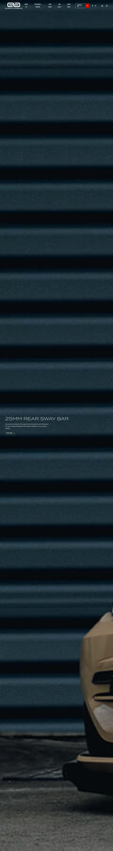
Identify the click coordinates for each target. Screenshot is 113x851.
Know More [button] (9, 433)
